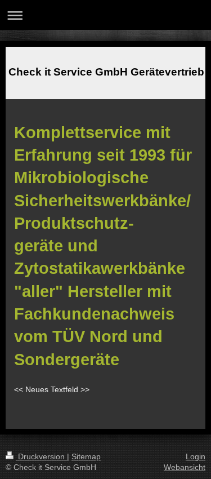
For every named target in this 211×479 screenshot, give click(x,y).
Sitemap (86, 456)
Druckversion (41, 456)
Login (195, 456)
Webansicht (184, 467)
